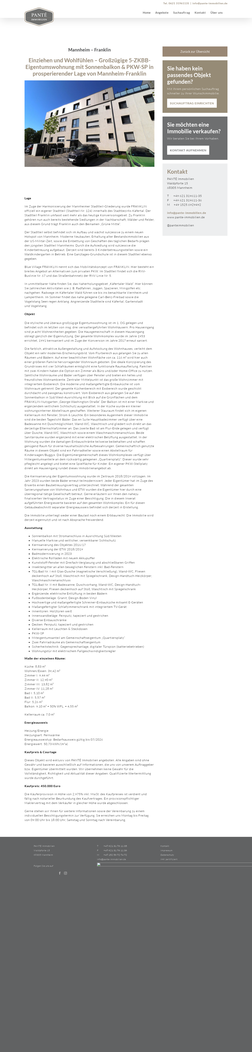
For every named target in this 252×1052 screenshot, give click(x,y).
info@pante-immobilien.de (209, 3)
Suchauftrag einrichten (192, 103)
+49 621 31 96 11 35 (115, 846)
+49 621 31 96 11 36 (115, 850)
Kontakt (164, 846)
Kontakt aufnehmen (188, 150)
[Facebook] (59, 873)
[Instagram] (65, 873)
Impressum (166, 850)
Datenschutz (167, 854)
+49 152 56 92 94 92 (115, 854)
